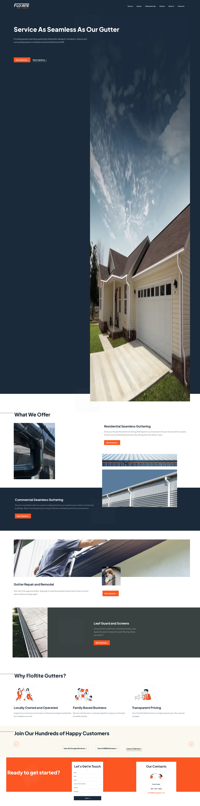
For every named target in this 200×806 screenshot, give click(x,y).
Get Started (111, 442)
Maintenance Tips (150, 6)
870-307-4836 (156, 789)
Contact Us (181, 6)
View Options (39, 60)
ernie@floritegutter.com (156, 793)
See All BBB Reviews (106, 748)
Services (130, 6)
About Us (171, 6)
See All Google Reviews (74, 748)
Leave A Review (133, 748)
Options (139, 6)
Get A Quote (21, 60)
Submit (87, 798)
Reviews (162, 6)
